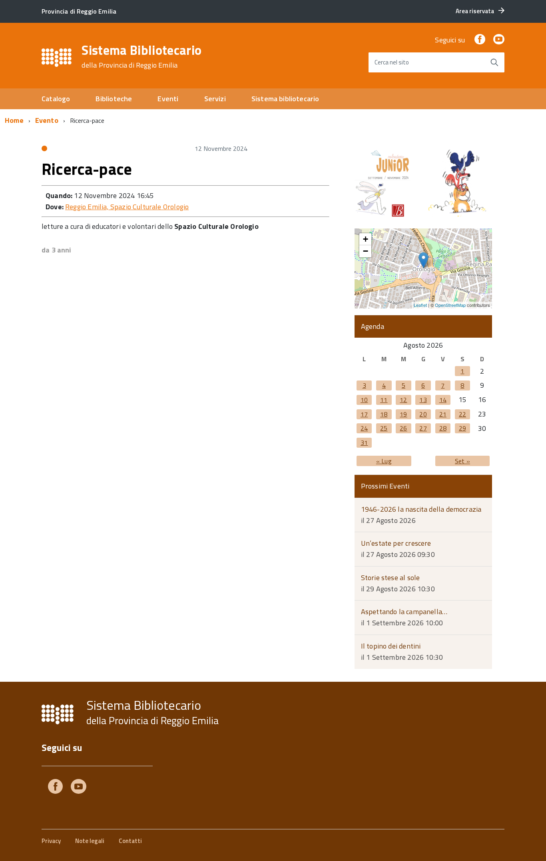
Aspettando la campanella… (404, 611)
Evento (46, 120)
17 (364, 414)
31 (364, 442)
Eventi (167, 98)
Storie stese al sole (390, 577)
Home (14, 120)
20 (422, 414)
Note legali (89, 840)
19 (403, 414)
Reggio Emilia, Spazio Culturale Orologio (127, 206)
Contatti (130, 840)
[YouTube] (498, 39)
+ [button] (365, 239)
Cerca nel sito (392, 62)
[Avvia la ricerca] (494, 62)
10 (364, 399)
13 (422, 399)
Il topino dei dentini (391, 646)
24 (364, 428)
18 (383, 414)
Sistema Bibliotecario (141, 56)
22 (462, 414)
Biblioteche (114, 98)
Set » (462, 461)
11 (383, 399)
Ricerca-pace (87, 169)
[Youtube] (78, 788)
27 (422, 428)
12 (403, 399)
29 (462, 428)
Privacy (51, 840)
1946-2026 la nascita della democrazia (421, 509)
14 (442, 399)
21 (442, 414)
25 (383, 428)
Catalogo (56, 98)
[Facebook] (479, 39)
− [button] (365, 251)
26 (403, 428)
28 (442, 428)
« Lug (384, 461)
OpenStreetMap (450, 305)
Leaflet (420, 305)
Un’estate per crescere (396, 543)
